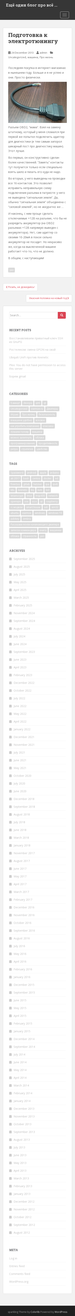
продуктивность (47, 443)
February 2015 (23, 1023)
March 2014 (21, 1085)
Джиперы (52, 408)
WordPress (61, 1312)
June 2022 (20, 706)
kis (32, 490)
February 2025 (23, 605)
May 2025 (20, 582)
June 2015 (20, 1000)
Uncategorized (17, 57)
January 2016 (22, 977)
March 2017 (21, 892)
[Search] (62, 315)
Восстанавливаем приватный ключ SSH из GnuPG (36, 340)
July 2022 (19, 698)
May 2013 (20, 1163)
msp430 (40, 495)
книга (43, 530)
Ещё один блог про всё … (31, 5)
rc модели (17, 507)
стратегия (27, 449)
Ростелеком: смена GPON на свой (32, 349)
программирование (23, 443)
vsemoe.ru (37, 408)
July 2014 (19, 1054)
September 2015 (24, 992)
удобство (42, 449)
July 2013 (19, 1147)
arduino (54, 472)
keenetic (22, 490)
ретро (14, 449)
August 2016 (22, 938)
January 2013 (22, 1194)
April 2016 (20, 961)
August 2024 (22, 628)
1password (17, 472)
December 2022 (24, 683)
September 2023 (24, 652)
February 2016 (23, 969)
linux (29, 495)
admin (43, 52)
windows (40, 513)
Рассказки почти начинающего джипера (35, 524)
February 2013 (23, 1186)
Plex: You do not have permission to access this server (37, 366)
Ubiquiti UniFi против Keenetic (29, 357)
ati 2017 (15, 478)
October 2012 (22, 1217)
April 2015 (20, 1016)
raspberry (52, 501)
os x (34, 501)
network (53, 495)
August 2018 (22, 814)
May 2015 (20, 1008)
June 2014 (20, 1062)
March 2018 (21, 837)
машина (33, 57)
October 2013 (22, 1124)
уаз (11, 270)
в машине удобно (21, 420)
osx (26, 501)
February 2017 (23, 899)
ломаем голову (20, 431)
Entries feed (17, 1266)
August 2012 (22, 1232)
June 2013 (20, 1155)
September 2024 (24, 621)
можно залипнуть (21, 437)
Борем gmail (17, 376)
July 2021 (19, 752)
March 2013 (21, 1178)
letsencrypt (17, 495)
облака (39, 437)
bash (26, 478)
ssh (46, 507)
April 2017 (20, 884)
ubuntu (15, 513)
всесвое (40, 420)
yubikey (15, 518)
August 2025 (22, 566)
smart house (33, 507)
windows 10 (55, 513)
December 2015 (24, 985)
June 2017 (20, 868)
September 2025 (24, 559)
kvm (40, 490)
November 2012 (24, 1209)
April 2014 (20, 1078)
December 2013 (24, 1108)
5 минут (15, 403)
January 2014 (22, 1101)
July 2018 (19, 822)
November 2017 (24, 853)
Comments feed (19, 1274)
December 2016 (24, 907)
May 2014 (20, 1070)
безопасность (47, 414)
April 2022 (20, 721)
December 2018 (24, 799)
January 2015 (22, 1031)
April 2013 (20, 1170)
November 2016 (24, 915)
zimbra (27, 518)
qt (45, 403)
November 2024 (24, 613)
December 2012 (24, 1201)
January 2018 (22, 845)
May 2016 (20, 954)
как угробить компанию (25, 426)
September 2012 (24, 1225)
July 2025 (19, 574)
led (47, 490)
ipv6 (55, 484)
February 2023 (23, 675)
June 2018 (20, 830)
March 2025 (21, 597)
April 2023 (20, 667)
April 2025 (20, 590)
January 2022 (22, 729)
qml (38, 403)
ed (56, 478)
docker (48, 478)
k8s (12, 490)
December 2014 (24, 1039)
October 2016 (22, 923)
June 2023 (20, 659)
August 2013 (22, 1139)
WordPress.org (18, 1281)
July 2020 (19, 783)
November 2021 (24, 745)
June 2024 (20, 644)
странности (30, 536)
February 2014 (23, 1093)
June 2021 (20, 760)
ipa (47, 484)
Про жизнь (46, 57)
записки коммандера (23, 530)
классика (48, 426)
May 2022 (20, 714)
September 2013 (24, 1132)
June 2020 (20, 791)
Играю (14, 414)
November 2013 (24, 1116)
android (31, 472)
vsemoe (26, 513)
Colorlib (35, 1312)
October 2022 (22, 690)
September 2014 (24, 1047)
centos (36, 478)
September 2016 (24, 930)
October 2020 (22, 776)
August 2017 (22, 861)
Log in (13, 1258)
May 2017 (20, 876)
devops (27, 403)
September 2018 (24, 807)
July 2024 (19, 636)
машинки (55, 530)
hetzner (37, 484)
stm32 (54, 507)
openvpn (16, 501)
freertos (15, 484)
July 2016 (19, 946)
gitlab (26, 484)
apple (43, 472)
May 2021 (20, 768)
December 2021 (24, 737)
